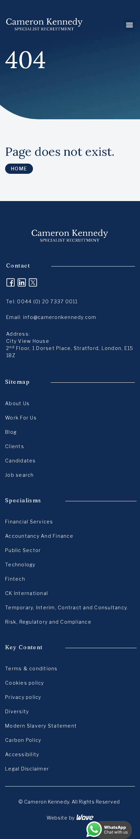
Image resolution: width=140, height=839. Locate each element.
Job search (19, 475)
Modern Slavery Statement (41, 726)
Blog (11, 432)
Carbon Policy (23, 740)
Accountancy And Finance (39, 536)
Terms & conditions (31, 668)
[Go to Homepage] (44, 25)
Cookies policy (24, 683)
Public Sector (23, 550)
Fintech (15, 579)
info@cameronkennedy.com (60, 317)
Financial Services (29, 521)
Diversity (17, 711)
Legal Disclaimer (27, 769)
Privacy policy (23, 697)
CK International (26, 593)
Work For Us (21, 418)
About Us (17, 403)
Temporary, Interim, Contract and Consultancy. (66, 607)
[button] (129, 25)
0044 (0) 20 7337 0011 (47, 301)
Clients (14, 446)
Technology (20, 564)
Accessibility (22, 754)
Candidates (20, 460)
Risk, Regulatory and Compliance (48, 622)
